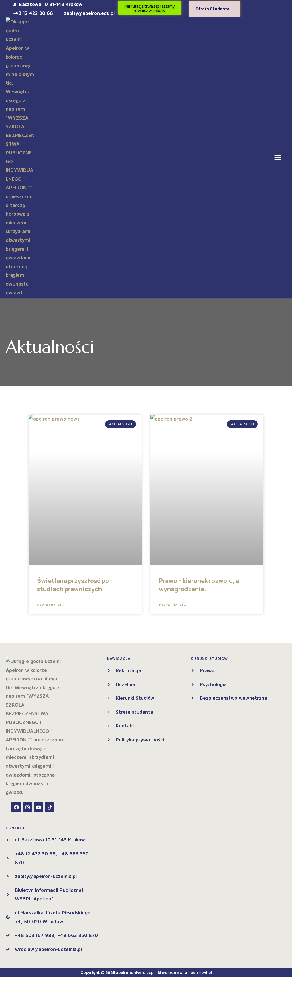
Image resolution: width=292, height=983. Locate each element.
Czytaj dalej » (50, 605)
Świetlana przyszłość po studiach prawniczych (73, 585)
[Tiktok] (49, 807)
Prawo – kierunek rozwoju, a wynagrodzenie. (199, 585)
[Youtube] (38, 807)
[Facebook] (16, 807)
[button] (277, 158)
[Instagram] (27, 807)
